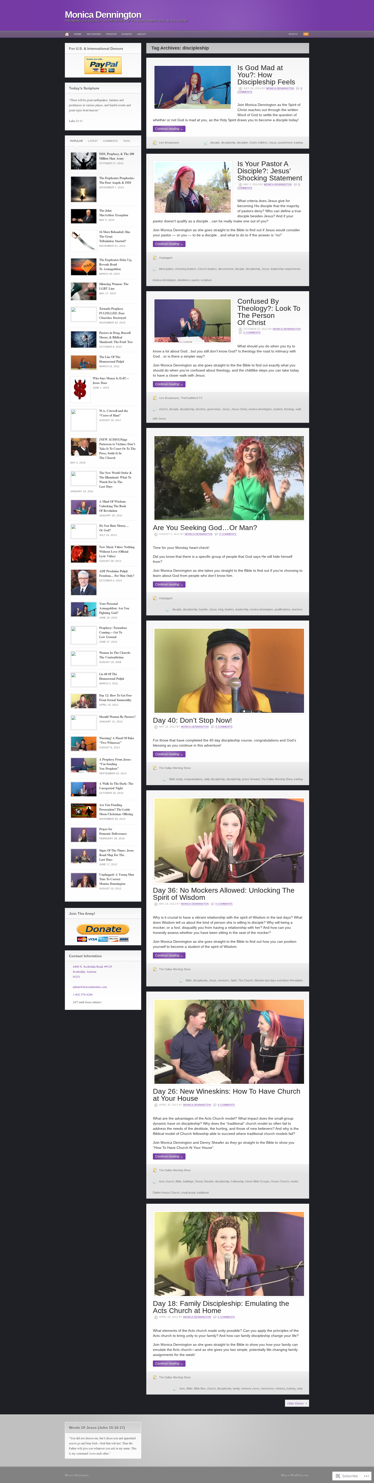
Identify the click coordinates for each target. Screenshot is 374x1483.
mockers (223, 980)
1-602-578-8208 (83, 994)
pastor (195, 280)
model (294, 1181)
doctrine (201, 409)
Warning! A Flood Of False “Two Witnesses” (116, 740)
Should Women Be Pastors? (117, 717)
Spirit (234, 980)
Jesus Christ (239, 409)
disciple (215, 142)
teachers (297, 609)
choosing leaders (185, 268)
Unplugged (165, 257)
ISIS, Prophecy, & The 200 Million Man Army (116, 156)
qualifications (282, 609)
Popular (76, 141)
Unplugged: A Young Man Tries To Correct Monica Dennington (116, 879)
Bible (189, 980)
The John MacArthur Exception (113, 212)
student (277, 409)
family (236, 1388)
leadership (242, 609)
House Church (280, 1181)
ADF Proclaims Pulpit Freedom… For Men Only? (116, 573)
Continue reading (169, 129)
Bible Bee (199, 1388)
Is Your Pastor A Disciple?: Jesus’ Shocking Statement (269, 171)
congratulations (193, 779)
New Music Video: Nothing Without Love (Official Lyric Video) (117, 551)
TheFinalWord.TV (191, 397)
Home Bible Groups (257, 1181)
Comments (110, 141)
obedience (183, 280)
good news (214, 409)
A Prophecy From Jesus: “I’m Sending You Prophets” (115, 764)
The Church (245, 980)
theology (289, 409)
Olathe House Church (166, 1192)
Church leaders (207, 268)
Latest (93, 141)
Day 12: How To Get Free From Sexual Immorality (115, 697)
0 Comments (252, 332)
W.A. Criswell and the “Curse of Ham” (113, 413)
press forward (251, 779)
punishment (285, 142)
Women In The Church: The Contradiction (115, 655)
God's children (258, 142)
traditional (203, 1192)
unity (300, 1388)
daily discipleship (214, 779)
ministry (280, 1388)
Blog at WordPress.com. (295, 1475)
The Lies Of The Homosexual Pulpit (111, 359)
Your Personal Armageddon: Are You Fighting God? (114, 608)
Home (78, 34)
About (141, 34)
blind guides (166, 268)
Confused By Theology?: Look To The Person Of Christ (268, 312)
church (163, 409)
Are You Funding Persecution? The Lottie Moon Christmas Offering (116, 809)
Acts (182, 1388)
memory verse (250, 1388)
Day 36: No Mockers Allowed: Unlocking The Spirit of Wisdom (224, 893)
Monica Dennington (103, 14)
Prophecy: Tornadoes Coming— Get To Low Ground (113, 632)
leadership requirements (285, 268)
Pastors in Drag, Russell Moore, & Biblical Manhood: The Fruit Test (116, 337)
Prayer (111, 34)
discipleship (228, 142)
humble (203, 609)
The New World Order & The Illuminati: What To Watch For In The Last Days (115, 480)
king (220, 609)
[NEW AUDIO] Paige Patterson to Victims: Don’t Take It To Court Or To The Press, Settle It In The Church (117, 448)
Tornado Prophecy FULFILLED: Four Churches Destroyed (112, 313)
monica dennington (164, 280)
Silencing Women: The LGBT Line (113, 286)
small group (188, 1192)
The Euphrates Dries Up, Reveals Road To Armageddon (115, 264)
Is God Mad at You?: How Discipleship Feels (266, 75)
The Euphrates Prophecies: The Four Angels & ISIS (117, 180)
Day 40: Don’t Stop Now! (192, 720)
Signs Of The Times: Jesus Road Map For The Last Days (116, 855)
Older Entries (295, 1403)
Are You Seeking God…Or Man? (205, 528)
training (298, 142)
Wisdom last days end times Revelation (278, 980)
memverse (267, 1388)
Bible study (175, 779)
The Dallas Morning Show (175, 767)
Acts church (166, 1181)
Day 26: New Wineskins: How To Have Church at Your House (226, 1094)
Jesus (273, 142)
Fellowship (237, 1181)
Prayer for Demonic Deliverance (113, 831)
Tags (126, 141)
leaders (229, 609)
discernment (226, 268)
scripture (206, 280)
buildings (188, 1181)
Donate (127, 34)
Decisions (94, 34)
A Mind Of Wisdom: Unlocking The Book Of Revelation (112, 506)
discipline (242, 142)
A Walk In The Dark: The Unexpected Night (116, 785)
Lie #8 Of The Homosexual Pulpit (111, 676)
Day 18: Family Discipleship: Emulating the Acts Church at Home (221, 1307)
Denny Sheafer (204, 1181)
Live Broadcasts (169, 142)
